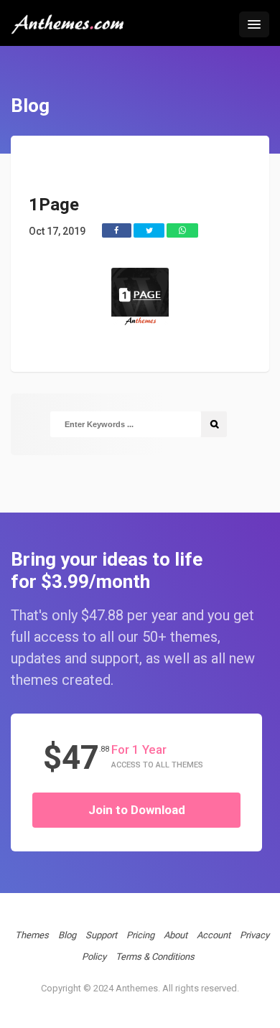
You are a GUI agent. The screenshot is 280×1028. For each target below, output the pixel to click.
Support (101, 935)
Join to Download (136, 810)
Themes (32, 935)
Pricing (140, 935)
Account (213, 935)
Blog (67, 935)
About (175, 935)
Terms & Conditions (155, 956)
